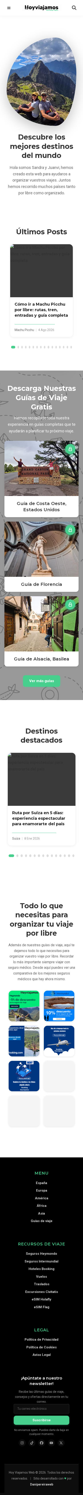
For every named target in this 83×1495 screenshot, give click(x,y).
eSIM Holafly (41, 1299)
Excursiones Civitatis (41, 1292)
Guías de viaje (41, 1221)
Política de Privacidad (41, 1340)
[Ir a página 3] (22, 347)
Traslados (41, 1284)
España (41, 1183)
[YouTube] (51, 1442)
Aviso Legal (42, 1355)
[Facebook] (41, 1442)
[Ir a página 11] (52, 347)
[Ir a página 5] (29, 347)
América (41, 1198)
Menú (8, 7)
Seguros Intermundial (41, 1261)
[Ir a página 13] (60, 347)
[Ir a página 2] (18, 347)
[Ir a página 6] (33, 347)
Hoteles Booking (41, 1269)
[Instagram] (22, 1442)
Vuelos (41, 1277)
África (41, 1206)
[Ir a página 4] (26, 347)
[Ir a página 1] (13, 347)
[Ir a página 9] (44, 347)
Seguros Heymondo (41, 1254)
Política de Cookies (41, 1347)
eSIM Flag (41, 1307)
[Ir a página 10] (48, 347)
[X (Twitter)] (61, 1442)
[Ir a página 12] (56, 347)
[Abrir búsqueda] (74, 7)
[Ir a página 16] (71, 347)
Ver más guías (41, 681)
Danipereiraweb (41, 1484)
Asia (41, 1213)
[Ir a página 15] (67, 347)
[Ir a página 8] (41, 347)
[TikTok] (31, 1442)
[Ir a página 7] (37, 347)
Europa (41, 1190)
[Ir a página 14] (63, 347)
